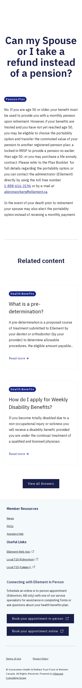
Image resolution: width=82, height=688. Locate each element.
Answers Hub (15, 534)
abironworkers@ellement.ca (25, 192)
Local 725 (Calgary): (19, 567)
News (10, 518)
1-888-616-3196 (17, 186)
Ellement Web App (18, 551)
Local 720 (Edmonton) (20, 559)
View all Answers (41, 484)
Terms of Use (13, 658)
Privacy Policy (40, 658)
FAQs (10, 526)
